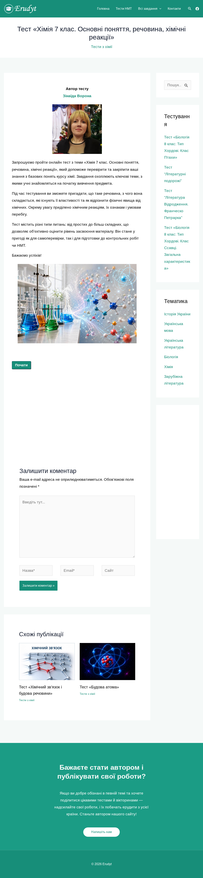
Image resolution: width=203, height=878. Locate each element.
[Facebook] (197, 9)
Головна (103, 8)
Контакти (174, 8)
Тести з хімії (101, 47)
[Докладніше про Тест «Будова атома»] (107, 661)
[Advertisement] (77, 405)
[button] (159, 9)
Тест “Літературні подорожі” (175, 174)
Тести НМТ (124, 8)
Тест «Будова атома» (99, 687)
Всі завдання (147, 8)
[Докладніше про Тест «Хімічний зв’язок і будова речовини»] (47, 661)
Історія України (177, 314)
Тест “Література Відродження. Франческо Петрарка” (176, 204)
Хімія (168, 367)
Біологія (171, 357)
